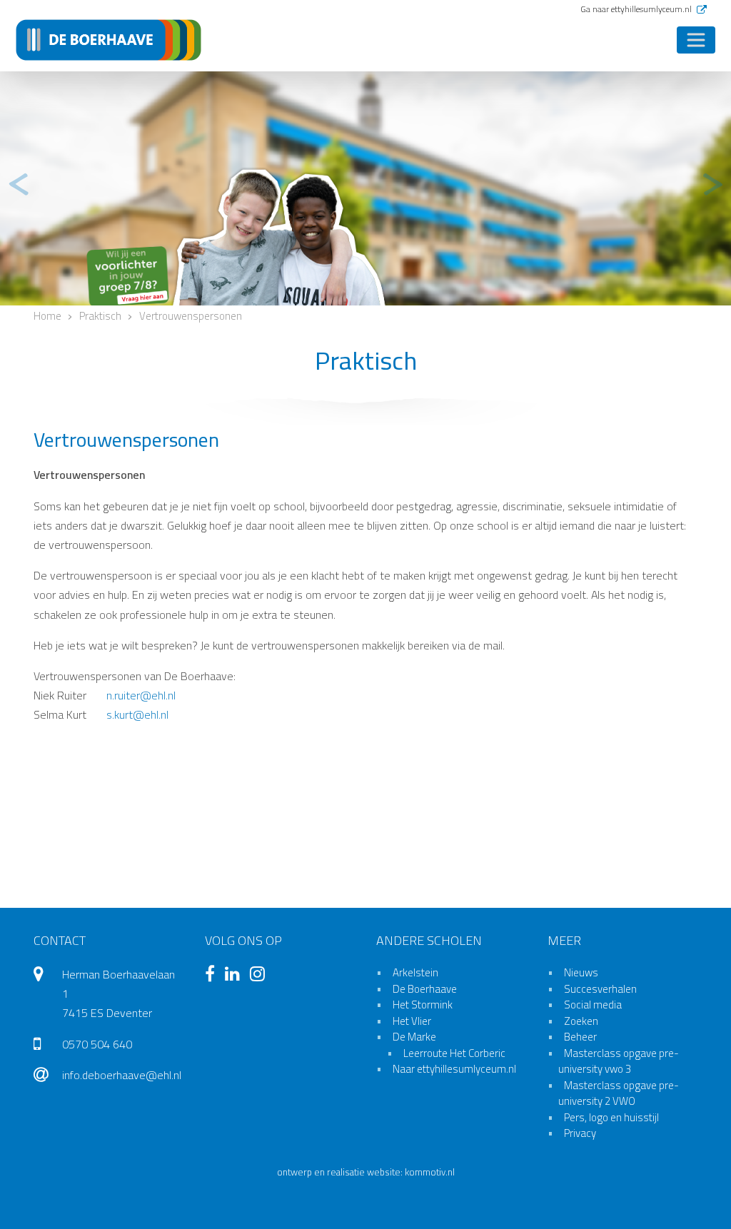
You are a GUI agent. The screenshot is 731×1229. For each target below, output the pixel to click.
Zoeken (581, 1021)
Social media (593, 1004)
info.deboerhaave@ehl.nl (121, 1075)
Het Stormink (423, 1004)
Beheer (580, 1036)
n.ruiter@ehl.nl (141, 695)
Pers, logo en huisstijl (611, 1117)
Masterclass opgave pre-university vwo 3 (618, 1061)
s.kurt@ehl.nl (137, 714)
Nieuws (581, 972)
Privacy (580, 1133)
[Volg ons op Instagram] (261, 975)
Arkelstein (415, 972)
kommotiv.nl (430, 1172)
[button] (18, 184)
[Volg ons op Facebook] (213, 975)
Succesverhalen (600, 988)
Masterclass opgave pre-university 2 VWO (618, 1093)
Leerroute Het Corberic (454, 1053)
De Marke (414, 1036)
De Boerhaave (425, 988)
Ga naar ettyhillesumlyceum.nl (637, 9)
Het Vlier (412, 1021)
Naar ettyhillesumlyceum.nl (454, 1068)
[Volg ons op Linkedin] (236, 975)
